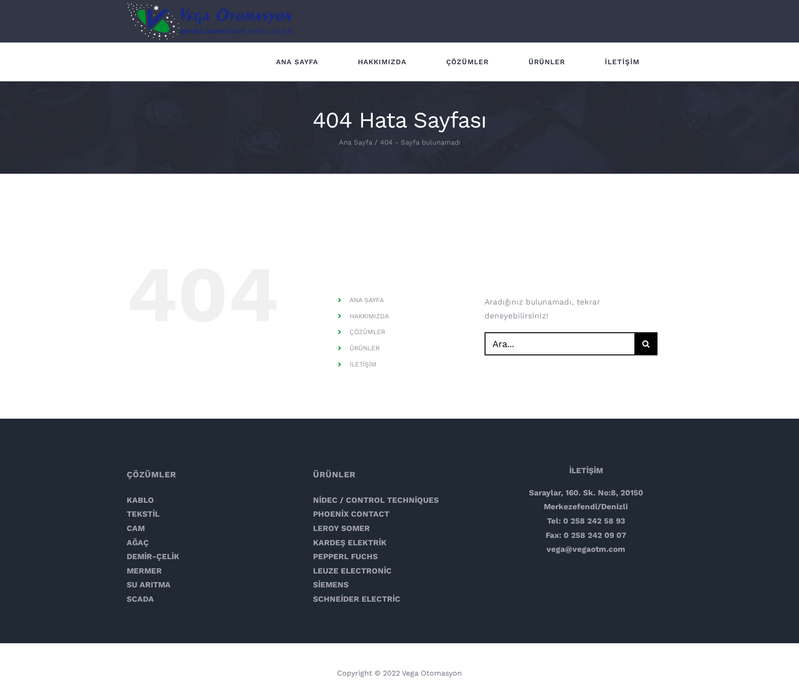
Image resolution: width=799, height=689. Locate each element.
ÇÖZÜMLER (367, 331)
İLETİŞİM (363, 364)
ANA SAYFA (367, 300)
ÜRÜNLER (365, 348)
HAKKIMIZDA (369, 316)
